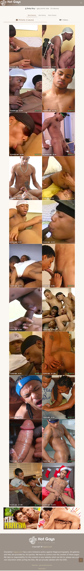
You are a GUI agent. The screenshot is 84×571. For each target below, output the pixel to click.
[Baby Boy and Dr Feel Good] (58, 222)
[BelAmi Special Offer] (42, 529)
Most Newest (32, 15)
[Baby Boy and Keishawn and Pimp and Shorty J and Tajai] (25, 266)
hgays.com (47, 547)
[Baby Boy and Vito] (25, 222)
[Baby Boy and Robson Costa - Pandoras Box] (25, 178)
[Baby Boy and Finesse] (25, 309)
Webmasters (42, 568)
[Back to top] (81, 560)
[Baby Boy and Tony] (25, 47)
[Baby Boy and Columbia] (25, 397)
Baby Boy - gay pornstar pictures (42, 565)
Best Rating (42, 15)
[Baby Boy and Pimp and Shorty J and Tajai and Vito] (58, 309)
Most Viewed (52, 15)
